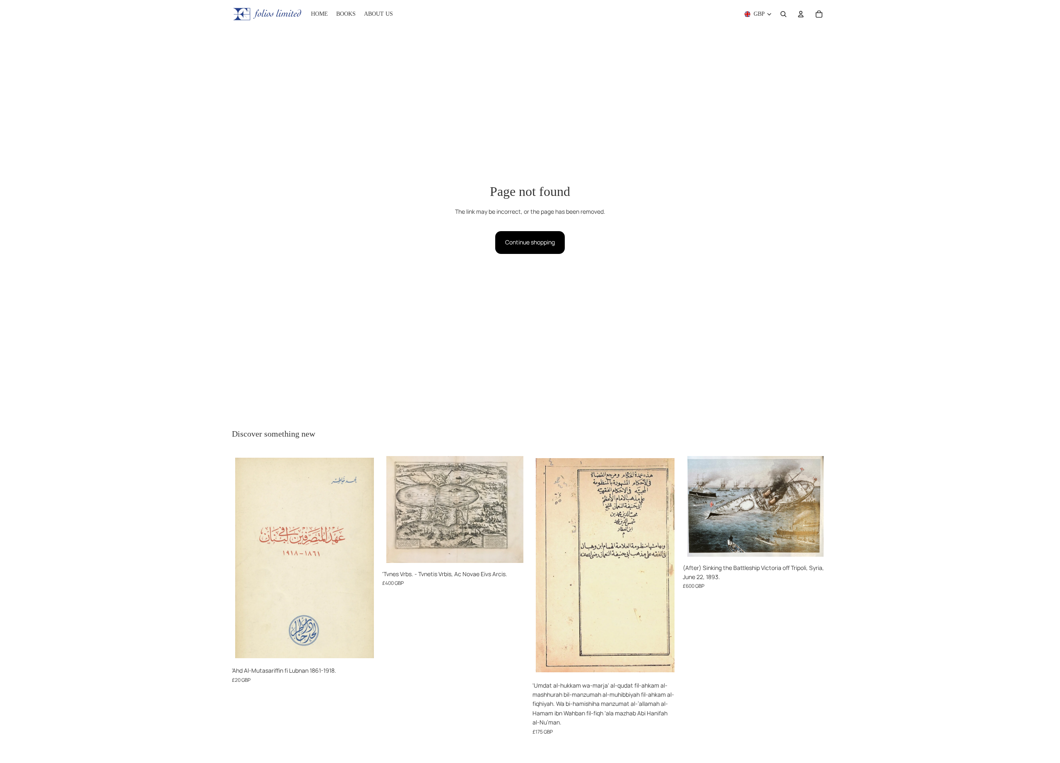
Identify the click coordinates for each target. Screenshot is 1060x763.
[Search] (783, 14)
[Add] (364, 649)
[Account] (801, 14)
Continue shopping (530, 242)
